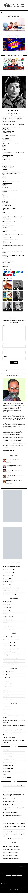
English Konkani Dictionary (13, 434)
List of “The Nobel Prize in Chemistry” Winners (13, 801)
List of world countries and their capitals (11, 791)
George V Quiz (6, 774)
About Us (19, 866)
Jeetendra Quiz (6, 712)
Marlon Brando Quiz (7, 674)
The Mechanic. (14, 121)
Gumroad (12, 450)
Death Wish (5, 184)
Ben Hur (5, 169)
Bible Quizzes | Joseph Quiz (9, 619)
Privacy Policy (8, 875)
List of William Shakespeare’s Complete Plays (12, 566)
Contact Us (24, 866)
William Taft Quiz (6, 771)
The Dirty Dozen (13, 119)
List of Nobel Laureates (8, 788)
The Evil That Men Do (7, 183)
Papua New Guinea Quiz (8, 777)
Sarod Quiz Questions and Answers (10, 645)
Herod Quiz (5, 613)
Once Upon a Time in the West (14, 118)
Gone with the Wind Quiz (8, 671)
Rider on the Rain (5, 121)
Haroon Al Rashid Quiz (8, 768)
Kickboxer (5, 195)
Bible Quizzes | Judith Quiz (8, 623)
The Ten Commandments (8, 166)
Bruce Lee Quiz (6, 680)
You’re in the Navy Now (8, 155)
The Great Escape (20, 119)
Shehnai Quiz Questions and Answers (11, 648)
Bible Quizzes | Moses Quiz (9, 629)
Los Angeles (5, 209)
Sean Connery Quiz (7, 677)
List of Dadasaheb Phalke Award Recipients (12, 815)
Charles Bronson (11, 265)
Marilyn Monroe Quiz (7, 683)
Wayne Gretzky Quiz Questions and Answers (15, 465)
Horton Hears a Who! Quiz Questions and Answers (14, 823)
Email (4, 350)
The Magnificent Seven (8, 167)
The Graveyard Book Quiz (8, 575)
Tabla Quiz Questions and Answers (10, 661)
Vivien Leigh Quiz (6, 693)
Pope (15, 424)
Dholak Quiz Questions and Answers (10, 664)
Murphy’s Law (6, 185)
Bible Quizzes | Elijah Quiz (8, 616)
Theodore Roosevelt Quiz (8, 759)
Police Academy (6, 187)
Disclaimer (14, 875)
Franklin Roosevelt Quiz (8, 762)
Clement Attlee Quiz (7, 756)
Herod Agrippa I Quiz (7, 607)
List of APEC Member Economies (10, 804)
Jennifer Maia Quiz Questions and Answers (15, 475)
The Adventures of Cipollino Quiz (10, 569)
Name (4, 343)
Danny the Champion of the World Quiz (11, 587)
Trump (23, 424)
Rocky (4, 194)
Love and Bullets (6, 157)
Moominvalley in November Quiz (10, 594)
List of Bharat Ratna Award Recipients (11, 812)
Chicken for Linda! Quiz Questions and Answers (13, 831)
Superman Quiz (6, 696)
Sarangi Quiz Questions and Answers (11, 657)
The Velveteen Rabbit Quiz (8, 578)
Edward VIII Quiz (6, 750)
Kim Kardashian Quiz (7, 699)
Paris (4, 212)
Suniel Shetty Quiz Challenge (9, 737)
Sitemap (3, 883)
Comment (5, 325)
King (13, 424)
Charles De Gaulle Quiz (8, 765)
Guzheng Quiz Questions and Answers (11, 654)
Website (4, 356)
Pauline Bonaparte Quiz (8, 753)
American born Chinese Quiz (9, 572)
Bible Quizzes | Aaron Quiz (8, 626)
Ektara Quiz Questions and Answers (10, 651)
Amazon (7, 450)
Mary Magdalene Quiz (7, 601)
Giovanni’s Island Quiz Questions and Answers (13, 838)
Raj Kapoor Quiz (6, 709)
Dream (18, 424)
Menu (25, 12)
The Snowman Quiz (7, 584)
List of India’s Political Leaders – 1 (10, 798)
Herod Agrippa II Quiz (7, 604)
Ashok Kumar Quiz (7, 706)
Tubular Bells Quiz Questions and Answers (12, 636)
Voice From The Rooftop (17, 419)
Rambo (4, 192)
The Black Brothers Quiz (8, 581)
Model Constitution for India (9, 439)
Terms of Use (19, 875)
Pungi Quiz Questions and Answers (10, 642)
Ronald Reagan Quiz (7, 686)
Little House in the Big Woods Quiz (10, 590)
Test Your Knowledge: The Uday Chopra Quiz (12, 729)
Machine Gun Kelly (7, 164)
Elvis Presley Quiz (7, 690)
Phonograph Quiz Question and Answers (11, 639)
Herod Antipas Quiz (7, 610)
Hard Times (5, 197)
